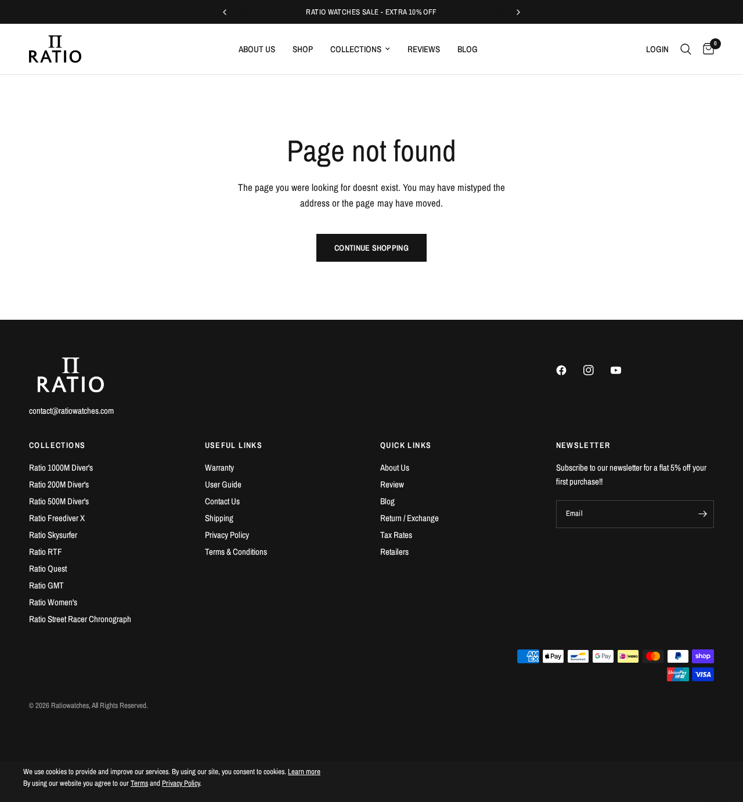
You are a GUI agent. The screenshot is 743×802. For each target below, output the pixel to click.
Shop (303, 49)
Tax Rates (396, 535)
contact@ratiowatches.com (71, 410)
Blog (467, 49)
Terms (139, 783)
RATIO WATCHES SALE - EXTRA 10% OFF (371, 12)
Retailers (394, 551)
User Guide (223, 484)
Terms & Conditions (236, 551)
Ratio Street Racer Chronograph (80, 619)
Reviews (423, 49)
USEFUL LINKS (234, 445)
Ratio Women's (53, 602)
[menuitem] (257, 49)
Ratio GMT (46, 585)
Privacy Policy (227, 535)
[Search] (686, 49)
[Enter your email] (702, 514)
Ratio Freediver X (57, 518)
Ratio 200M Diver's (59, 484)
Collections (355, 49)
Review (392, 484)
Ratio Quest (48, 568)
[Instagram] (596, 370)
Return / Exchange (409, 518)
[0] (705, 49)
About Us (257, 49)
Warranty (219, 467)
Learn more (304, 771)
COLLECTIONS (57, 445)
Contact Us (222, 501)
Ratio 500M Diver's (59, 501)
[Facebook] (569, 370)
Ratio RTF (45, 551)
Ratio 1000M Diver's (61, 467)
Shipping (219, 518)
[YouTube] (623, 370)
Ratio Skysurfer (53, 535)
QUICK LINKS (405, 445)
